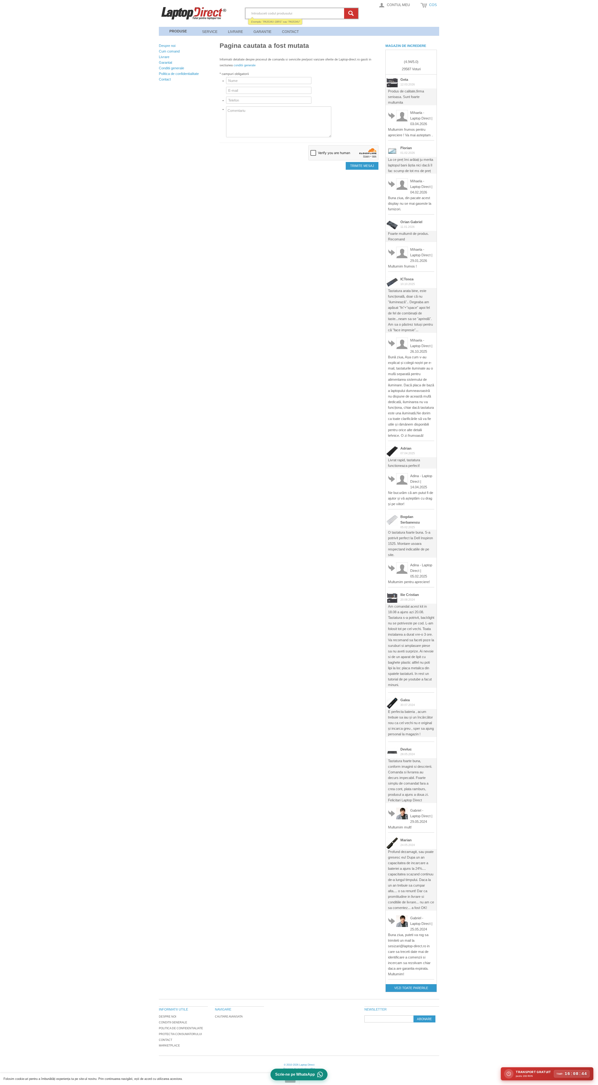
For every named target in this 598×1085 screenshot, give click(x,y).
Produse (178, 31)
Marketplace (169, 1045)
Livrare (235, 32)
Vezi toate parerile (411, 988)
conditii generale (245, 65)
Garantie (262, 32)
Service (209, 32)
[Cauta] (352, 13)
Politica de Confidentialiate (181, 1028)
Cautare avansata (229, 1016)
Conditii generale (173, 1022)
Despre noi (167, 1016)
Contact (290, 32)
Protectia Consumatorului (180, 1034)
